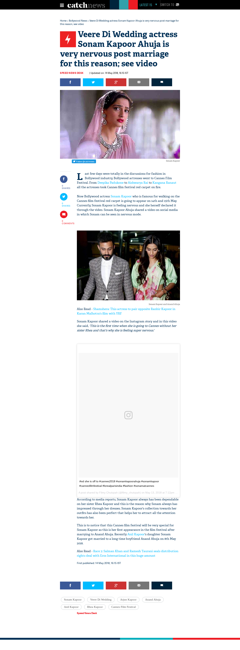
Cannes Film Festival (123, 606)
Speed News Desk (72, 73)
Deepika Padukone (111, 183)
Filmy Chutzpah (108, 492)
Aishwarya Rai (138, 183)
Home (63, 20)
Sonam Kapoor (121, 196)
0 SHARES (66, 186)
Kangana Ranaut (164, 183)
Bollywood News (78, 20)
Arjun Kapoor (128, 599)
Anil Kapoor (136, 534)
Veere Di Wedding (101, 599)
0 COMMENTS (66, 222)
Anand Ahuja (153, 599)
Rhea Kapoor (95, 606)
